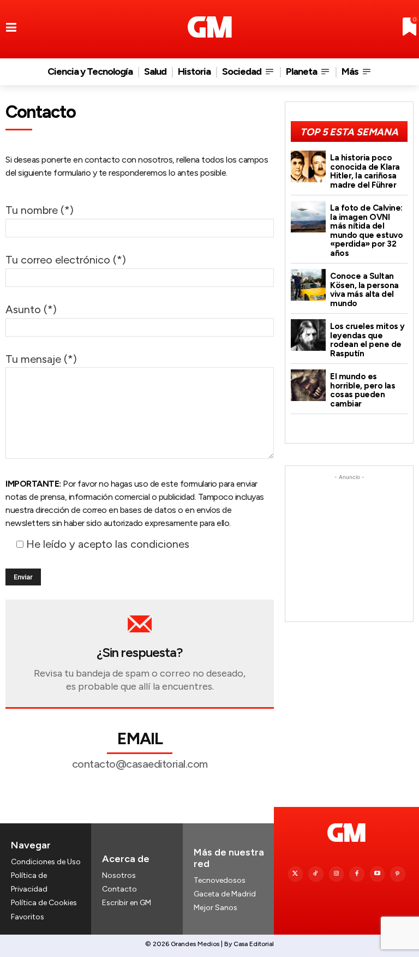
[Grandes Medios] (210, 27)
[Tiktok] (316, 874)
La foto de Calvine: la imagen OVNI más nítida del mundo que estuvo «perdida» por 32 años (366, 230)
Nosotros (119, 875)
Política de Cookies (44, 902)
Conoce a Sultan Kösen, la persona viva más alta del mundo (364, 289)
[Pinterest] (397, 874)
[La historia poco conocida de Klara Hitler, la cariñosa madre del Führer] (308, 166)
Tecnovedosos (220, 880)
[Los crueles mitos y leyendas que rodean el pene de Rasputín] (308, 335)
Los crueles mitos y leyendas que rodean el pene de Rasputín (367, 339)
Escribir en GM (126, 902)
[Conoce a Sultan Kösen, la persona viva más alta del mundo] (308, 285)
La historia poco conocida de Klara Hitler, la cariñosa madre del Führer (365, 171)
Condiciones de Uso (46, 861)
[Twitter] (295, 874)
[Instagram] (336, 874)
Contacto (119, 889)
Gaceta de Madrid (225, 894)
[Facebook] (356, 874)
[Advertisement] (349, 537)
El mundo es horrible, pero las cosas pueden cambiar (362, 390)
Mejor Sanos (215, 907)
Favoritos (27, 917)
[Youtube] (377, 874)
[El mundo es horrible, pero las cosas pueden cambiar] (308, 385)
